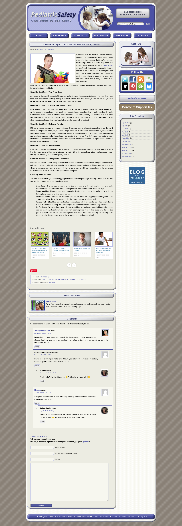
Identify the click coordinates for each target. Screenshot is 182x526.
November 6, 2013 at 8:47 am (49, 373)
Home (39, 35)
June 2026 (125, 129)
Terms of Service (102, 517)
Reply (37, 346)
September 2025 (127, 156)
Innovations (101, 35)
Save (34, 271)
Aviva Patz (40, 49)
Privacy (134, 517)
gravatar (86, 442)
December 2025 (127, 147)
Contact (143, 35)
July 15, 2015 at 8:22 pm (47, 411)
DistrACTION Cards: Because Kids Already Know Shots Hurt (39, 250)
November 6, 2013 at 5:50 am (43, 355)
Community (80, 35)
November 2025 (127, 150)
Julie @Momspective (42, 331)
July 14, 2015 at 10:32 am (42, 392)
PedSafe (73, 280)
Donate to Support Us (137, 107)
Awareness (59, 35)
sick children (81, 280)
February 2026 (126, 141)
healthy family (46, 280)
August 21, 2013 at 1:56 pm (43, 333)
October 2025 (126, 153)
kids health (65, 280)
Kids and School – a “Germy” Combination (61, 249)
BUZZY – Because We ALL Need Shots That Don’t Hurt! (103, 250)
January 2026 (126, 144)
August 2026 (126, 123)
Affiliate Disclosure (120, 517)
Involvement (122, 35)
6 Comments (49, 49)
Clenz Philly (107, 65)
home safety (56, 280)
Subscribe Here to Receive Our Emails (132, 13)
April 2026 (125, 135)
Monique (37, 390)
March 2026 (125, 138)
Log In (142, 517)
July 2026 (125, 126)
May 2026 (125, 132)
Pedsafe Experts (137, 98)
